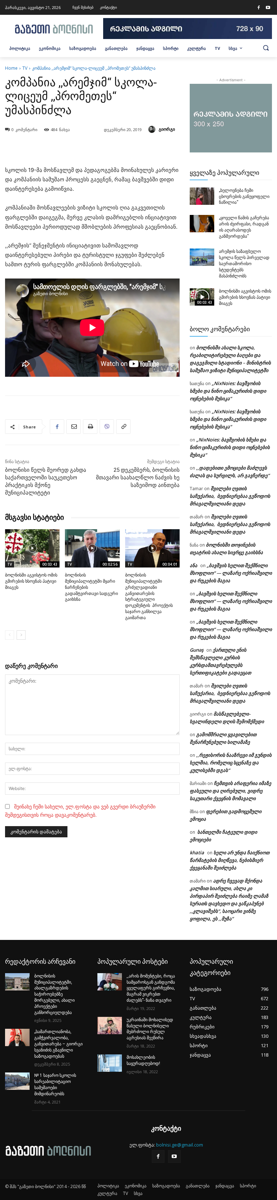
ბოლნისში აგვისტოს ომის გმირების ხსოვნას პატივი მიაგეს (31, 581)
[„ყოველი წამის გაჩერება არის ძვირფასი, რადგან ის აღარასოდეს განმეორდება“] (202, 223)
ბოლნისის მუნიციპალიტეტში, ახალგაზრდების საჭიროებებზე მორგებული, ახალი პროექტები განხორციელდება (54, 994)
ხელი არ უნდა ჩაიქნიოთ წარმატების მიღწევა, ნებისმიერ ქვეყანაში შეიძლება (229, 860)
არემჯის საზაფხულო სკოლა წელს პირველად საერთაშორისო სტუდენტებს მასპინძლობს (244, 263)
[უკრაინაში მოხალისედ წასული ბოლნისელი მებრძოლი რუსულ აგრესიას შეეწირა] (109, 1025)
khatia (197, 852)
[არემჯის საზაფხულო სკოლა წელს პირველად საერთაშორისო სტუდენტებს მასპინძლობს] (202, 257)
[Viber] (107, 426)
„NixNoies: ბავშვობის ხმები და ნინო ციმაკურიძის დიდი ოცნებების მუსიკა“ (228, 391)
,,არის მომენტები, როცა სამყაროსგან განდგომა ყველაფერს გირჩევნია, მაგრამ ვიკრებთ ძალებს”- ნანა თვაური (151, 988)
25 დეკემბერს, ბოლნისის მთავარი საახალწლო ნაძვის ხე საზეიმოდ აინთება (138, 477)
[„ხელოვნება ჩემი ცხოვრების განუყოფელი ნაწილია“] (202, 196)
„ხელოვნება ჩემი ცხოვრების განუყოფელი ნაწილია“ (244, 196)
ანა (193, 565)
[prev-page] (9, 635)
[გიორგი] (153, 129)
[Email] (73, 426)
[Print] (90, 426)
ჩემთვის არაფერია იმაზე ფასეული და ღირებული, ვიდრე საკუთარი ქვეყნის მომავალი (230, 791)
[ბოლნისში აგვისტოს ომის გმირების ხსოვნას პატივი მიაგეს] (32, 548)
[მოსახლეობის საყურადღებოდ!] (109, 1063)
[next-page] (21, 635)
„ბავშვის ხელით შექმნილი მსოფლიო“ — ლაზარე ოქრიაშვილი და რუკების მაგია (231, 573)
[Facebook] (259, 8)
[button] (266, 48)
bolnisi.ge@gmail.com (179, 1144)
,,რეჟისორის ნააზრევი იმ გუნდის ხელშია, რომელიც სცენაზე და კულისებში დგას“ (231, 762)
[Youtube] (268, 8)
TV (24, 68)
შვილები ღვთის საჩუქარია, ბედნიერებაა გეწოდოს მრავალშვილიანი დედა (230, 496)
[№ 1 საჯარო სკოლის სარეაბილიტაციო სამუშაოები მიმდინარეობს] (17, 1081)
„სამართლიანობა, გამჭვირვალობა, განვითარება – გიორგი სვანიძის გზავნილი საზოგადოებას (58, 1043)
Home (11, 68)
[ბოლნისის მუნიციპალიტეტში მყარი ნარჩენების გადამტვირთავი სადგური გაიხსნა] (92, 548)
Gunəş (196, 650)
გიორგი (167, 129)
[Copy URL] (123, 426)
